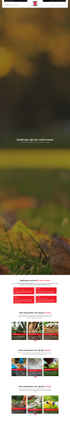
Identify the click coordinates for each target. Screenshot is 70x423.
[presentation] (34, 340)
